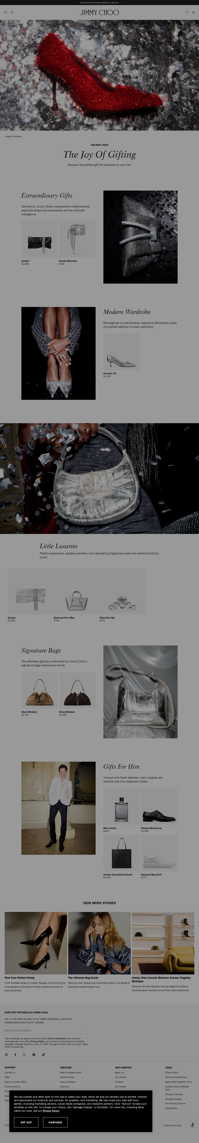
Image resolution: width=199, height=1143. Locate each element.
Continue (55, 1122)
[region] (80, 1111)
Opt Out (26, 1122)
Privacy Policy (51, 1110)
